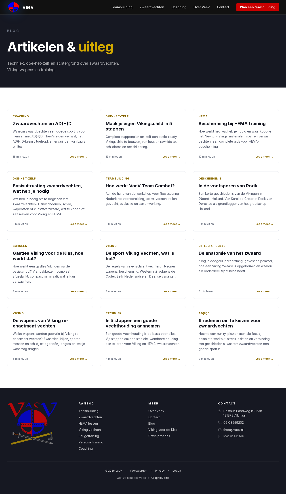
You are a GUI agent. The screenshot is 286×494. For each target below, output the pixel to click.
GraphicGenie (160, 477)
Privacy (160, 470)
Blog (151, 423)
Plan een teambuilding (257, 7)
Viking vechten (90, 430)
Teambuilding (121, 7)
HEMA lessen (88, 423)
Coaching (178, 7)
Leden (176, 470)
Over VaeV (201, 7)
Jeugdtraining (89, 436)
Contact (223, 7)
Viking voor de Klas (162, 430)
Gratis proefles (159, 436)
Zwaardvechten (152, 7)
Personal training (91, 442)
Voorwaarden (138, 470)
